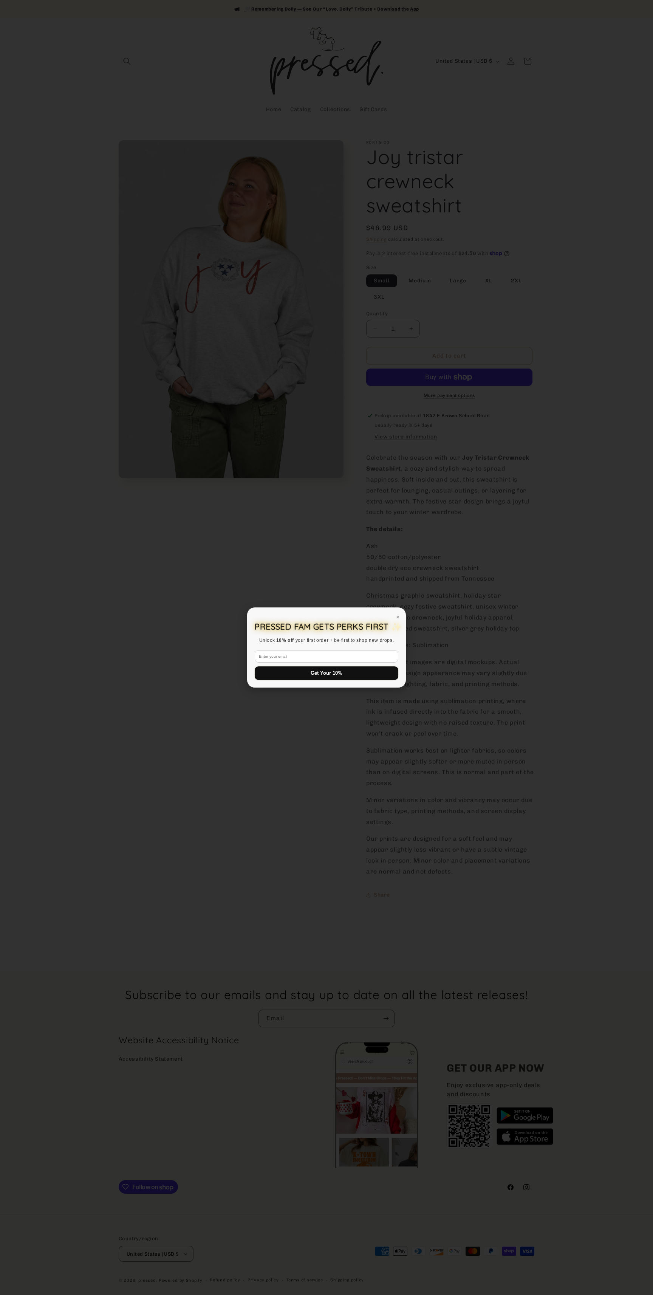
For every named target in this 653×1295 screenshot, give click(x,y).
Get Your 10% (326, 673)
